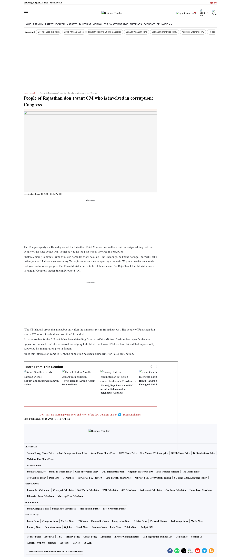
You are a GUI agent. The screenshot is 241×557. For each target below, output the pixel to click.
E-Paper (60, 24)
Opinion (97, 24)
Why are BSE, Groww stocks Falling (153, 477)
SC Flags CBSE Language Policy (190, 477)
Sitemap (52, 542)
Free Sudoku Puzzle (90, 508)
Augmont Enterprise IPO (193, 32)
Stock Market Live (36, 471)
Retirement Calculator (151, 490)
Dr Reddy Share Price (204, 453)
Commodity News (100, 521)
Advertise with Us (36, 542)
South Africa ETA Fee (74, 32)
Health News (82, 527)
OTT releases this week (49, 32)
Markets (72, 24)
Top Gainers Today (36, 477)
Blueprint (85, 24)
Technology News (179, 521)
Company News (50, 521)
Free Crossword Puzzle (114, 508)
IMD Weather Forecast (167, 471)
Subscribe (64, 542)
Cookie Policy (90, 536)
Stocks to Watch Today (60, 471)
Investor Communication (126, 536)
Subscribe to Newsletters (64, 508)
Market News (67, 521)
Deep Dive (54, 477)
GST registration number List (157, 536)
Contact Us (196, 536)
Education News (53, 527)
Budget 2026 (147, 527)
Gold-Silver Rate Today (86, 471)
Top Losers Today (191, 471)
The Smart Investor (116, 24)
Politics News (130, 527)
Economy (149, 24)
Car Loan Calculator (175, 490)
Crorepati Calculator (63, 490)
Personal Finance (158, 521)
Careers (76, 542)
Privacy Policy (73, 536)
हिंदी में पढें (213, 3)
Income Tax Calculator (38, 490)
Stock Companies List (38, 508)
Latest (49, 24)
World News (197, 521)
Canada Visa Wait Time (136, 32)
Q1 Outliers (68, 477)
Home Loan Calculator (201, 490)
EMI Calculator (110, 490)
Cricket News (140, 521)
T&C (59, 536)
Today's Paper (34, 536)
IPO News (83, 521)
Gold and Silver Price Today (164, 32)
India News (34, 93)
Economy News (99, 527)
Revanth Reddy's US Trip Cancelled (104, 32)
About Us (49, 536)
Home (28, 24)
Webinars (136, 24)
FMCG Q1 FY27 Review (90, 477)
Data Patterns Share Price (118, 477)
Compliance (182, 536)
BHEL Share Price (180, 453)
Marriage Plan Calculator (70, 496)
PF (158, 24)
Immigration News (121, 521)
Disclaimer (105, 536)
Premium (38, 24)
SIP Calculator (128, 490)
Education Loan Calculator (40, 496)
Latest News (33, 521)
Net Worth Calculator (88, 490)
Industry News (34, 527)
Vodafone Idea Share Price (40, 459)
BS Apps (88, 542)
